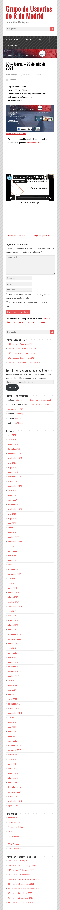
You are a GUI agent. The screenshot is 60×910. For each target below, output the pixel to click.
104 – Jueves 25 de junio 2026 (20, 344)
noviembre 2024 (14, 477)
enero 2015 (12, 783)
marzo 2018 (13, 662)
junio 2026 (12, 440)
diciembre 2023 (14, 505)
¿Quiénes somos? (13, 39)
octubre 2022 (13, 537)
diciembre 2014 (14, 787)
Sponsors (42, 39)
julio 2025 (12, 463)
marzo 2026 (13, 444)
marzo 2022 (13, 560)
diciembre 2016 (14, 704)
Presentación (33, 143)
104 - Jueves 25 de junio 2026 (20, 861)
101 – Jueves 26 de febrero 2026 (21, 358)
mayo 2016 (12, 722)
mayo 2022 (12, 551)
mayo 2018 (12, 653)
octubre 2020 (13, 593)
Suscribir (12, 387)
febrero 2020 (13, 597)
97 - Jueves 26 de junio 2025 (20, 893)
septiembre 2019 (15, 606)
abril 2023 (12, 523)
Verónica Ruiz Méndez (16, 134)
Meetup (29, 39)
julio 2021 (12, 579)
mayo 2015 (12, 764)
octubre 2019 (13, 602)
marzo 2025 (13, 472)
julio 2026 (12, 435)
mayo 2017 (12, 685)
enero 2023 (12, 532)
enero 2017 (12, 699)
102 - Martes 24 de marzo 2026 (21, 870)
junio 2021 (12, 583)
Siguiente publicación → (44, 235)
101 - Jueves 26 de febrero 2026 (21, 875)
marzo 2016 (13, 732)
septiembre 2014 (15, 801)
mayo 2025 (12, 467)
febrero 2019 (13, 625)
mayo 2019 (12, 616)
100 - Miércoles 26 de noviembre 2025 (24, 879)
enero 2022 (12, 565)
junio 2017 (12, 681)
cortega (14, 75)
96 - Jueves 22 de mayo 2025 (20, 898)
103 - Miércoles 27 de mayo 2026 (22, 865)
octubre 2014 (13, 796)
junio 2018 (12, 648)
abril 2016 (12, 727)
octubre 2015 (13, 755)
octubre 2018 (13, 644)
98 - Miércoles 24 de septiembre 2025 (23, 889)
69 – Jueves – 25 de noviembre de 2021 (34, 400)
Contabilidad (11, 45)
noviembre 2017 (14, 671)
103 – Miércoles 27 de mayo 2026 (22, 349)
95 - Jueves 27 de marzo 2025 (20, 902)
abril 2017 (12, 690)
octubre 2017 (13, 676)
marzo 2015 (13, 773)
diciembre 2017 (14, 667)
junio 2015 (12, 759)
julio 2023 (12, 514)
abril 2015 (12, 769)
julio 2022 (12, 546)
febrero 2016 (13, 736)
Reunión (12, 79)
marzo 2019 (13, 620)
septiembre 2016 (15, 713)
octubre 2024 (13, 481)
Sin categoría (13, 836)
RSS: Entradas (14, 844)
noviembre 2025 (14, 454)
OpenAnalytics (14, 822)
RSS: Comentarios (15, 849)
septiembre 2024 (15, 486)
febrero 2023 (13, 528)
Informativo (12, 818)
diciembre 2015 (14, 745)
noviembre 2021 (14, 574)
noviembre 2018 (14, 639)
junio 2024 (12, 491)
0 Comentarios (38, 75)
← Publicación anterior (15, 235)
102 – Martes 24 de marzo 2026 (21, 353)
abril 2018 (12, 657)
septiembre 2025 (15, 458)
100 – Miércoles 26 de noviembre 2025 (24, 362)
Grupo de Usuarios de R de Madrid (29, 12)
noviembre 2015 (14, 750)
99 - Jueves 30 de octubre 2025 (21, 884)
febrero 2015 (13, 778)
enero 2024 (12, 500)
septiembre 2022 (15, 542)
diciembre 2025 (14, 449)
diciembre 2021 (14, 569)
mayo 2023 (12, 518)
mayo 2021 (12, 588)
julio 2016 (12, 718)
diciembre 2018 (14, 634)
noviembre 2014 (14, 792)
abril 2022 (12, 555)
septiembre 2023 (15, 509)
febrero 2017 (13, 695)
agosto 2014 (13, 806)
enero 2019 (12, 630)
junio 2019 (12, 611)
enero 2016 (12, 741)
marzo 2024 (13, 495)
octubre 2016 (13, 708)
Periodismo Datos (15, 827)
